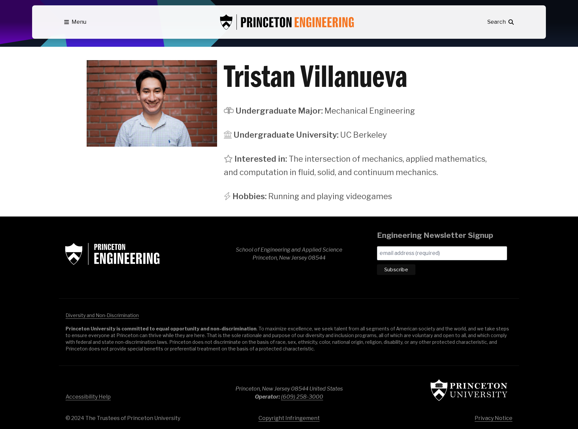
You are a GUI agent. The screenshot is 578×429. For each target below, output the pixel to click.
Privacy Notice (493, 418)
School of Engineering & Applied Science (112, 254)
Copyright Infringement (289, 418)
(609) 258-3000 (302, 397)
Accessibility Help (88, 397)
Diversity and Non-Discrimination (102, 315)
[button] (75, 22)
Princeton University (468, 390)
